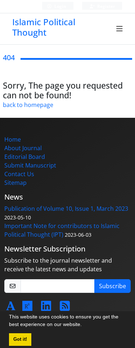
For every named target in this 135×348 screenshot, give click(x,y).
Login (59, 6)
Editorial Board (24, 157)
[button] (84, 325)
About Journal (23, 148)
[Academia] (10, 308)
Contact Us (19, 174)
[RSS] (64, 308)
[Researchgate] (27, 308)
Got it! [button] (20, 339)
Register (105, 6)
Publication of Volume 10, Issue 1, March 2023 (66, 209)
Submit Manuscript (30, 165)
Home (12, 139)
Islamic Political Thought (43, 27)
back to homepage (28, 105)
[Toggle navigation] (120, 29)
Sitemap (15, 183)
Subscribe (112, 286)
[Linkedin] (46, 308)
